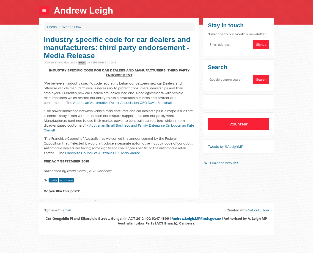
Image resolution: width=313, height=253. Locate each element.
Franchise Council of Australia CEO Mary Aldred (102, 153)
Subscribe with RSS (224, 163)
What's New (71, 27)
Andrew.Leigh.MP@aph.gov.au (196, 218)
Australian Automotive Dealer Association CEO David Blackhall (122, 102)
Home (52, 27)
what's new (66, 180)
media (53, 180)
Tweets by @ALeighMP (225, 146)
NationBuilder (258, 210)
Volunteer (238, 124)
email (67, 210)
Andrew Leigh (83, 10)
